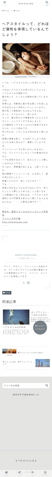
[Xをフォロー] (24, 283)
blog (8, 293)
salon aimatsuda (26, 255)
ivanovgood (21, 76)
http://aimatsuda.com (15, 222)
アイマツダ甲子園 (11, 218)
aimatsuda (26, 3)
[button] (46, 385)
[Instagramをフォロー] (28, 283)
